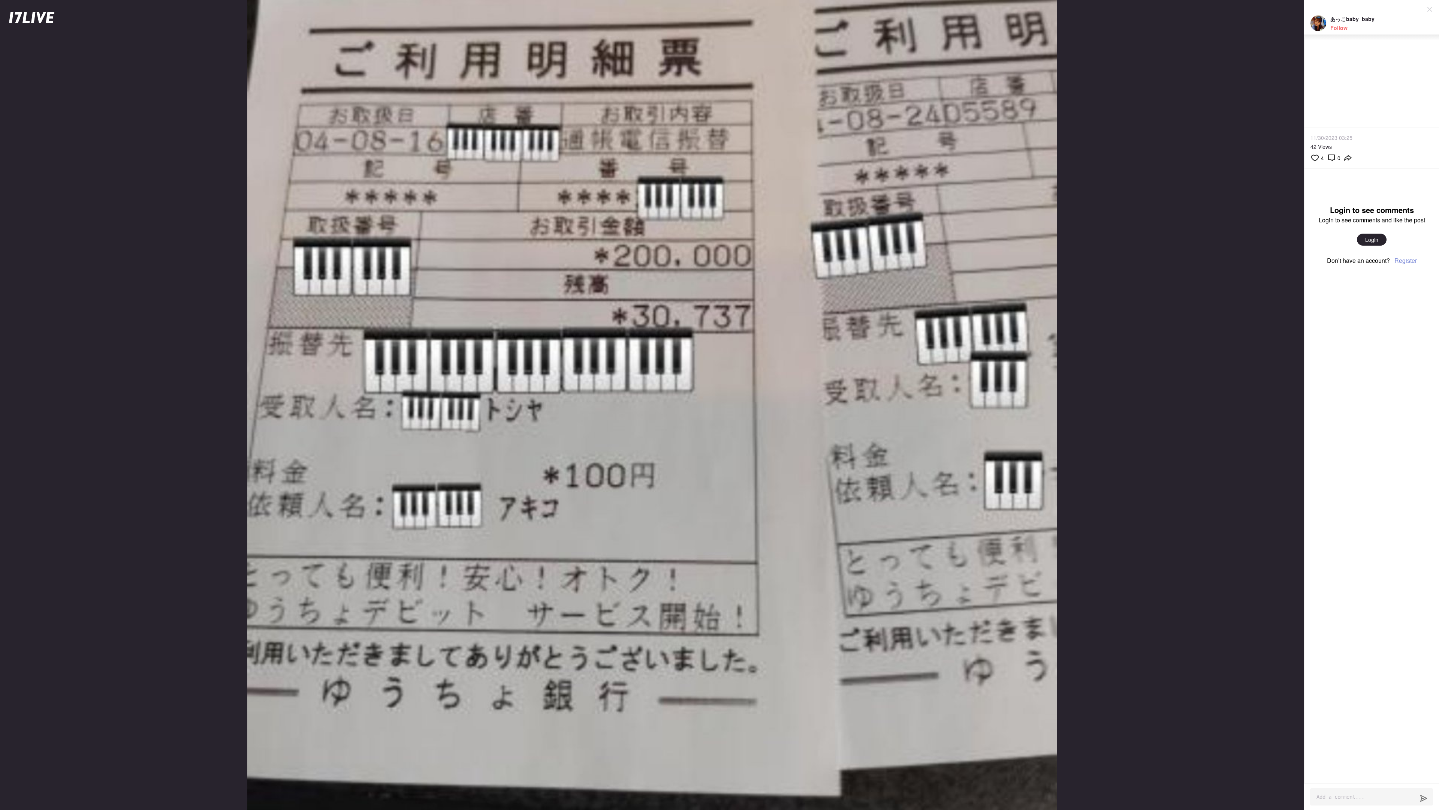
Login (1371, 239)
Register (1405, 260)
